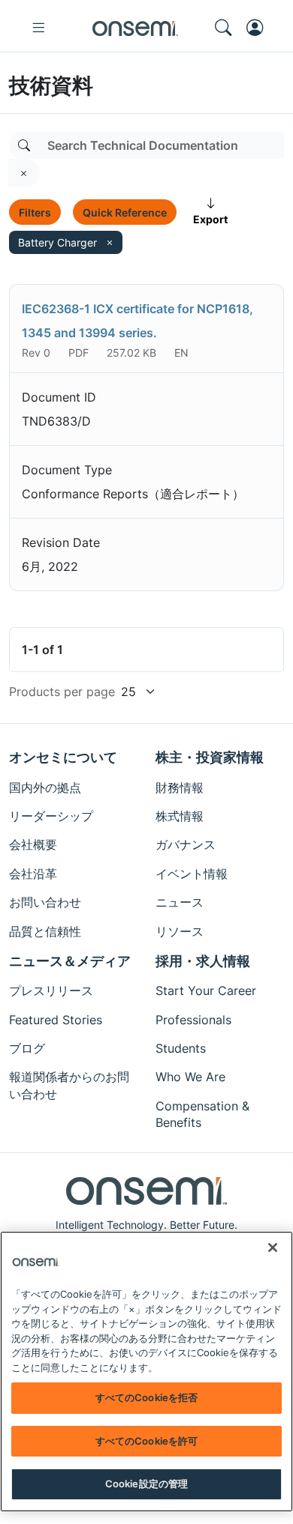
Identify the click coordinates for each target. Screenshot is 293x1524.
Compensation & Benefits (202, 1114)
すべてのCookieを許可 (146, 1441)
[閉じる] (272, 1247)
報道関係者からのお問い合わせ (69, 1085)
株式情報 (180, 815)
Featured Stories (55, 1019)
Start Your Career (206, 990)
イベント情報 (192, 873)
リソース (180, 931)
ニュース (180, 902)
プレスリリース (51, 990)
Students (181, 1048)
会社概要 (33, 844)
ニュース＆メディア (70, 961)
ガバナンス (186, 844)
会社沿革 (33, 873)
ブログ (27, 1048)
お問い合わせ (45, 902)
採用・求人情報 (203, 961)
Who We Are (190, 1076)
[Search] (24, 145)
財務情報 (180, 787)
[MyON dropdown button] (259, 27)
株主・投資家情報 (210, 757)
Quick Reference (125, 212)
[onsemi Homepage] (135, 28)
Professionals (193, 1019)
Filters (35, 212)
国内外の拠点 (45, 787)
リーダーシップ (51, 815)
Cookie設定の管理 (146, 1484)
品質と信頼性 (45, 931)
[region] (146, 1371)
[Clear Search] (24, 173)
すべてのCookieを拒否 (146, 1397)
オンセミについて (63, 757)
